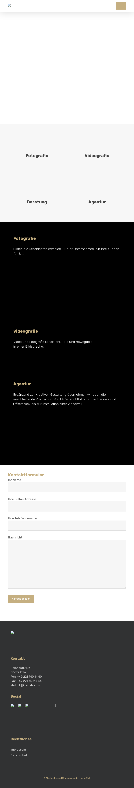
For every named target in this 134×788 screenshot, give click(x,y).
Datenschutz (20, 755)
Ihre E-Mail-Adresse (22, 499)
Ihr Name (14, 480)
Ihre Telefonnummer (23, 518)
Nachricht (15, 537)
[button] (121, 6)
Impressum (18, 749)
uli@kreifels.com (28, 685)
